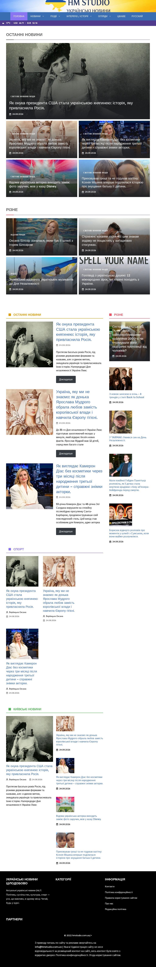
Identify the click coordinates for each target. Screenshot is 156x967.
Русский (137, 16)
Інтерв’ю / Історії (77, 16)
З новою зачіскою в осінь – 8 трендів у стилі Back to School (126, 395)
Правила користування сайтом (121, 897)
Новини (35, 16)
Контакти (109, 886)
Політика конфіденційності (119, 892)
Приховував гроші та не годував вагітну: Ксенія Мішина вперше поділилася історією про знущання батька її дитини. (112, 182)
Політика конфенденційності (72, 955)
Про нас (109, 903)
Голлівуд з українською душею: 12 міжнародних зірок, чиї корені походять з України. (110, 279)
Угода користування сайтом (104, 955)
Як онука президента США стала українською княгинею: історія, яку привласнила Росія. (78, 332)
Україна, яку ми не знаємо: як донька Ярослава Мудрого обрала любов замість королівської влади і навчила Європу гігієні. (39, 143)
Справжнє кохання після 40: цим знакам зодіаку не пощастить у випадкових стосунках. (110, 241)
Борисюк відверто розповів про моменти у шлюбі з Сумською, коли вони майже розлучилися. (129, 533)
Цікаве (121, 16)
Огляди (102, 16)
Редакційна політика (115, 909)
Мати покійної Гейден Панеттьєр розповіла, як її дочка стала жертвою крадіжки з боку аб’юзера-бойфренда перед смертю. (129, 485)
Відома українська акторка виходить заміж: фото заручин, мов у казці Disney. (39, 184)
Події (53, 16)
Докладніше (66, 379)
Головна (18, 16)
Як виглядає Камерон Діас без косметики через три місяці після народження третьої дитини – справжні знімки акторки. (112, 143)
